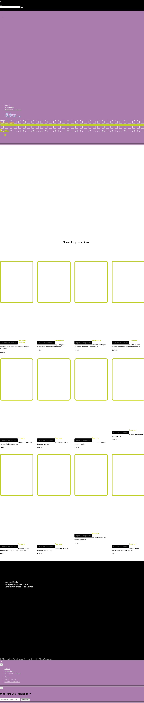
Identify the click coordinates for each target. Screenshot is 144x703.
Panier (7, 113)
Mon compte (10, 115)
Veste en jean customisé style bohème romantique (126, 346)
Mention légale (11, 582)
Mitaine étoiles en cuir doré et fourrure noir (16, 443)
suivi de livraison (12, 117)
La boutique (9, 107)
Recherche (25, 699)
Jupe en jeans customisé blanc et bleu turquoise (51, 346)
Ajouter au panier (9, 343)
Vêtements (59, 340)
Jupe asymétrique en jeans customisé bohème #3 (90, 346)
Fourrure (21, 438)
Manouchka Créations (12, 110)
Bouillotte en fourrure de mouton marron (125, 549)
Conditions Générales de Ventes (18, 587)
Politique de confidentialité (16, 584)
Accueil (7, 105)
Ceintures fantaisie (22, 341)
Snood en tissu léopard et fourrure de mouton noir (14, 549)
